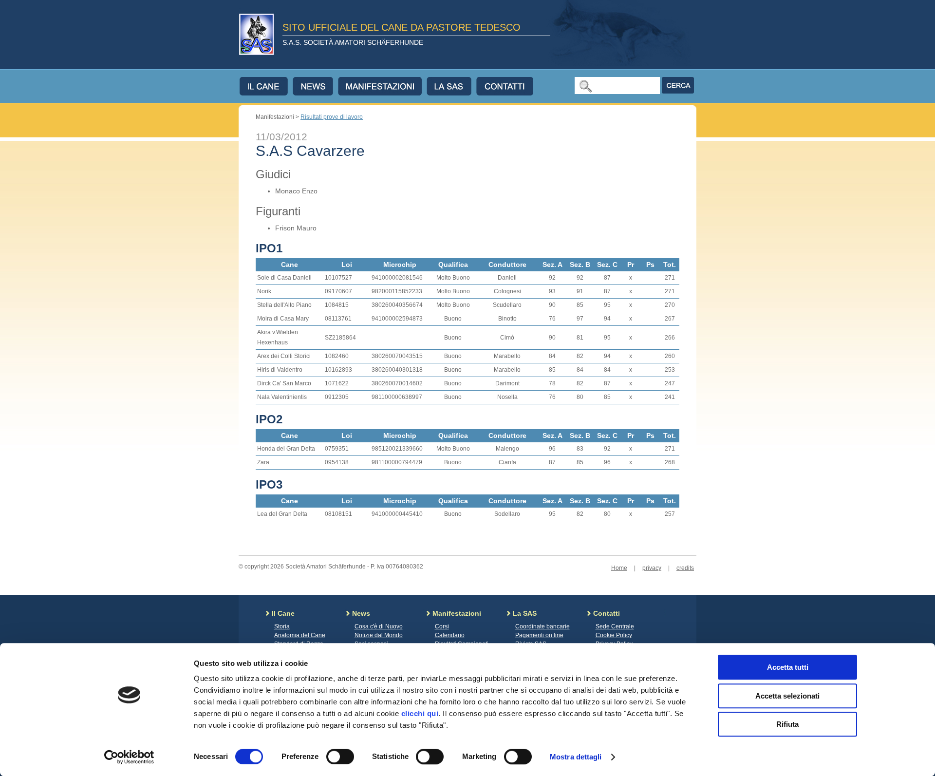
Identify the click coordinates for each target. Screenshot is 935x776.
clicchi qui (420, 713)
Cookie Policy (614, 635)
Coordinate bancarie (542, 626)
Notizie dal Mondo (379, 635)
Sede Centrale (615, 626)
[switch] (340, 756)
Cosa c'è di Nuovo (379, 626)
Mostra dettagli (576, 757)
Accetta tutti (787, 667)
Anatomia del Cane (299, 635)
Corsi (442, 626)
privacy (651, 568)
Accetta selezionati (787, 696)
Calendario (450, 635)
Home (619, 568)
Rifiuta (787, 724)
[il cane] (266, 86)
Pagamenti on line (539, 635)
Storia (282, 626)
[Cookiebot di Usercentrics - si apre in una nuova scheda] (129, 757)
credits (685, 568)
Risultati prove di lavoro (331, 117)
